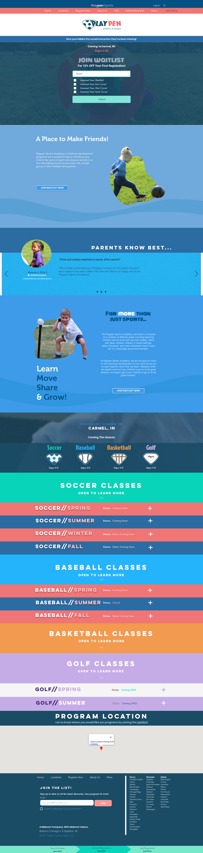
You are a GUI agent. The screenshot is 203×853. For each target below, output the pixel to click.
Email (43, 797)
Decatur (133, 794)
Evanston (133, 804)
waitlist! (142, 722)
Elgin (131, 802)
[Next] (196, 274)
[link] (164, 5)
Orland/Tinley (135, 819)
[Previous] (6, 274)
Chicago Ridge (135, 792)
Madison (149, 787)
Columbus (164, 784)
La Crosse (150, 804)
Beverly (132, 784)
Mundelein (134, 814)
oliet (132, 812)
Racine (149, 807)
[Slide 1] (97, 291)
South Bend (165, 807)
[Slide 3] (105, 292)
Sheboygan (150, 809)
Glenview (133, 809)
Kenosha (149, 802)
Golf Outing (171, 10)
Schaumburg (134, 827)
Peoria (132, 824)
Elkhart (163, 787)
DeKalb (132, 797)
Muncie (163, 804)
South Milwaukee (153, 784)
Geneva (133, 807)
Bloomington (165, 779)
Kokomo (164, 797)
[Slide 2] (101, 291)
